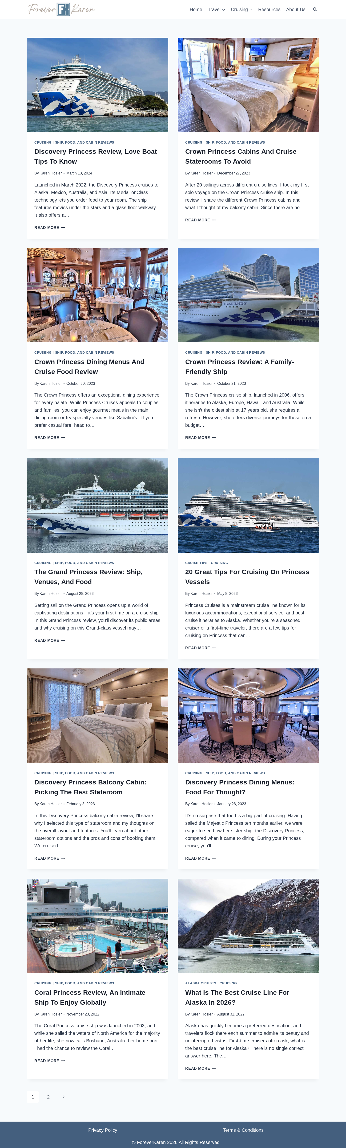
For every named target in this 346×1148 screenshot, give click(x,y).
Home (196, 9)
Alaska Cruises (200, 983)
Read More (49, 228)
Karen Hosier (51, 173)
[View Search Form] (315, 9)
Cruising (43, 142)
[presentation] (97, 85)
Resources (269, 9)
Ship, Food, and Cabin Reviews (84, 142)
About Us (296, 9)
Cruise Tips (196, 563)
